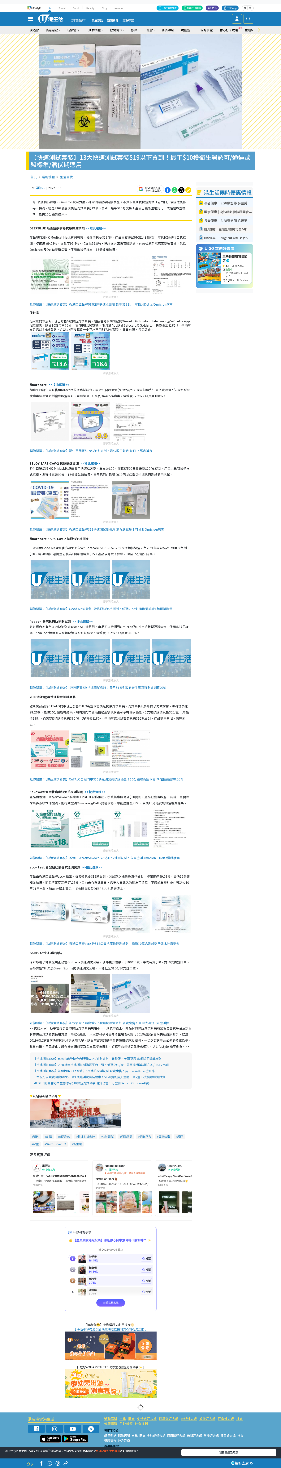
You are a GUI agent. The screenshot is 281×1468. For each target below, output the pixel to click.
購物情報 (48, 176)
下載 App (232, 8)
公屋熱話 (97, 20)
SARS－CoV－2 (56, 1144)
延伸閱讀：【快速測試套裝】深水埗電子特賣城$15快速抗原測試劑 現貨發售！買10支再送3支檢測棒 (99, 1023)
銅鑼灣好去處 (168, 1418)
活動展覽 (110, 1418)
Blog (104, 8)
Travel (62, 8)
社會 (239, 1418)
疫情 (49, 1137)
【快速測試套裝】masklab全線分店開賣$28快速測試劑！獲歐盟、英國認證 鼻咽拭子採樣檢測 (97, 1058)
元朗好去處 (189, 1418)
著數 (36, 1137)
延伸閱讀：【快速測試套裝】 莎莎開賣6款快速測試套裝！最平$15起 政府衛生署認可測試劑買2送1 (98, 687)
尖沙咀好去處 (147, 1418)
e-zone (119, 8)
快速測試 (108, 1137)
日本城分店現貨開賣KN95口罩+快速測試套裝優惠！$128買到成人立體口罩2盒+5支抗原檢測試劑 (99, 1077)
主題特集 (251, 30)
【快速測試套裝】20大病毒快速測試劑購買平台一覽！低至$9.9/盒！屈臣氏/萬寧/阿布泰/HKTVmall (101, 1064)
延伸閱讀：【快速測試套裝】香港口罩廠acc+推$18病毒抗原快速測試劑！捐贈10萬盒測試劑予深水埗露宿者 (104, 943)
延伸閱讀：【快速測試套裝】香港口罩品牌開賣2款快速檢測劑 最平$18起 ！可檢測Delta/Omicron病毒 (101, 304)
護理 (180, 1137)
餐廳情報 (110, 1423)
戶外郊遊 (125, 1423)
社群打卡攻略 (194, 8)
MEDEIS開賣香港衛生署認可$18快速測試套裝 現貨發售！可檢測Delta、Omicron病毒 (91, 1083)
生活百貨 (66, 176)
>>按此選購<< (96, 228)
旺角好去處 (226, 1418)
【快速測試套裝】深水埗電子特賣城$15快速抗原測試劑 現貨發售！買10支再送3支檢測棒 (94, 1071)
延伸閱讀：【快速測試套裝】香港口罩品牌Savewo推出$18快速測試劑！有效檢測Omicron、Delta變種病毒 (105, 857)
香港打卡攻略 (229, 30)
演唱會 (34, 30)
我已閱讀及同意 (228, 1452)
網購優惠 (126, 1137)
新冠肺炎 (65, 1137)
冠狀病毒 (164, 1137)
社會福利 (141, 1423)
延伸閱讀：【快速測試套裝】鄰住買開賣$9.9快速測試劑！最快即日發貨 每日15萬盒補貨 (91, 450)
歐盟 (36, 1144)
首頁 (33, 176)
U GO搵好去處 (169, 8)
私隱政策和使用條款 (108, 1451)
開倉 (131, 1418)
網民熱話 (110, 1435)
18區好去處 (205, 30)
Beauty (90, 8)
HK (49, 8)
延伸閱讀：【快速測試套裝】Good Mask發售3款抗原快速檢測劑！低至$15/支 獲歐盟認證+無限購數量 (101, 608)
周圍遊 (185, 30)
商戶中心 (212, 8)
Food (76, 8)
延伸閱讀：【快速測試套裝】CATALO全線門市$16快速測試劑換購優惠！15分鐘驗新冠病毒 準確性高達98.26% (106, 779)
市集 (122, 1418)
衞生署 (77, 1144)
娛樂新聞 (113, 20)
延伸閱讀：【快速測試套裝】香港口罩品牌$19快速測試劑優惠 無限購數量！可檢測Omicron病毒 (97, 529)
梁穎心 (40, 188)
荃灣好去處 (207, 1418)
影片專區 (168, 30)
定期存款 (128, 20)
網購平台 (145, 1137)
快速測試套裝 (86, 1137)
